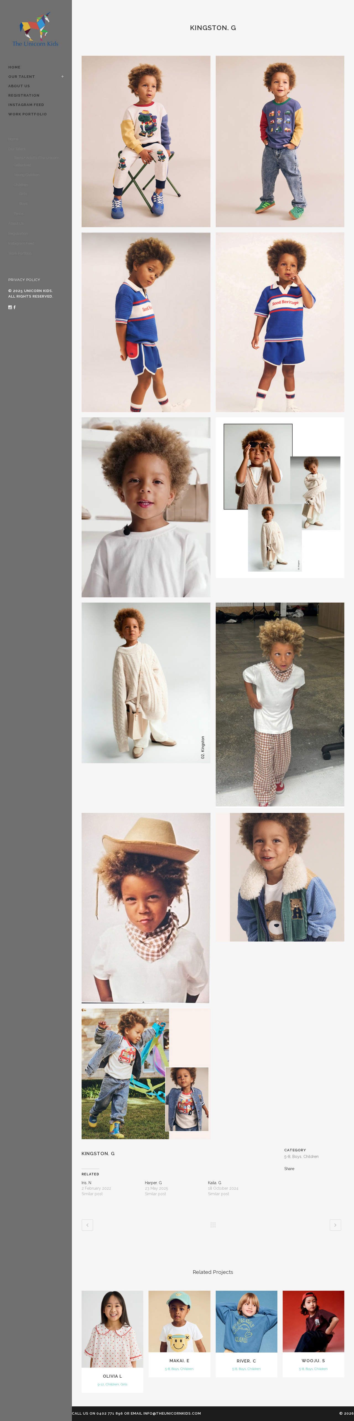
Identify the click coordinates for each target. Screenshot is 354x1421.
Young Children (27, 175)
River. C (246, 1361)
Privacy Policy (24, 280)
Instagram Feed (21, 243)
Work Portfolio (20, 253)
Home (13, 139)
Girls (23, 194)
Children (21, 185)
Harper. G (153, 1183)
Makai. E (179, 1360)
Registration (18, 233)
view (112, 1328)
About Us (16, 223)
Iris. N (86, 1183)
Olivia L (112, 1376)
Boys (23, 204)
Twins (18, 213)
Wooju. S (313, 1360)
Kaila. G (214, 1183)
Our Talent (16, 149)
